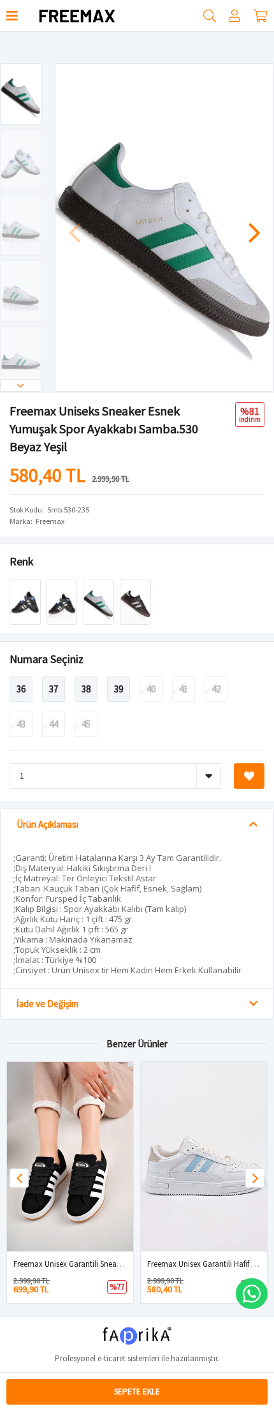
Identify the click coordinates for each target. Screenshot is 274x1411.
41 (183, 689)
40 (151, 689)
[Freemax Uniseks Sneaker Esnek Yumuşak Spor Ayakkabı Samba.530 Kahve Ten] (135, 600)
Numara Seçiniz (46, 659)
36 (21, 689)
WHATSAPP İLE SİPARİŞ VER (252, 1293)
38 (86, 689)
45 (86, 724)
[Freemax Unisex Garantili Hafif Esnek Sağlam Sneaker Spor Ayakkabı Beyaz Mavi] (204, 1156)
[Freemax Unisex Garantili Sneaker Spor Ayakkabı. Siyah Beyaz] (70, 1156)
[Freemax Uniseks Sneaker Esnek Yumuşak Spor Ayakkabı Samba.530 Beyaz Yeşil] (99, 600)
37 (53, 689)
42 (216, 689)
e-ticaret (111, 1358)
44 (53, 724)
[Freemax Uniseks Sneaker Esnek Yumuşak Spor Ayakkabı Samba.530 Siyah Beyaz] (63, 600)
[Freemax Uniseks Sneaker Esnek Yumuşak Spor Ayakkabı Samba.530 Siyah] (26, 600)
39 (118, 689)
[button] (20, 385)
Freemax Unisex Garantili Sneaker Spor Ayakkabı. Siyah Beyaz (117, 1263)
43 (21, 724)
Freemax (50, 521)
